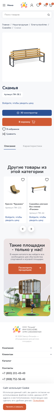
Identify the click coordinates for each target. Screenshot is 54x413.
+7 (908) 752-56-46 (13, 379)
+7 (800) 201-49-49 (13, 373)
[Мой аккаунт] (32, 5)
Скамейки (7, 28)
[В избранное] (23, 180)
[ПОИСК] (48, 14)
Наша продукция (21, 24)
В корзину (24, 121)
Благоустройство (39, 24)
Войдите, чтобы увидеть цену (18, 103)
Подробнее (38, 400)
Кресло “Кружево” (14, 204)
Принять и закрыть (14, 407)
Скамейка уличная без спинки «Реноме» (38, 207)
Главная (6, 24)
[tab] (10, 145)
